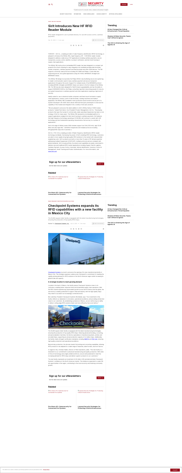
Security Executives (66, 13)
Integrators (77, 13)
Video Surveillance (88, 13)
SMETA (86, 339)
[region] (91, 470)
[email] (81, 45)
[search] (52, 4)
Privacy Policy (46, 469)
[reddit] (78, 45)
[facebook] (71, 45)
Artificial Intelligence (115, 13)
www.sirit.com (52, 151)
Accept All (175, 470)
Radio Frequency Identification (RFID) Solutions (61, 201)
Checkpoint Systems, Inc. (62, 223)
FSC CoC (94, 339)
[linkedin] (73, 45)
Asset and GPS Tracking (54, 21)
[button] (49, 4)
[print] (103, 45)
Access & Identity (102, 13)
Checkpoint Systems (54, 272)
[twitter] (76, 45)
